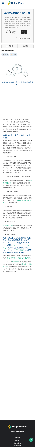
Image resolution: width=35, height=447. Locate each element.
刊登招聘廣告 (19, 250)
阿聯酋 (18, 258)
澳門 (13, 258)
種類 (26, 46)
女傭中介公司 (8, 226)
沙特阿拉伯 (26, 258)
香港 (8, 258)
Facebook (16, 262)
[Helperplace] (2, 2)
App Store (18, 245)
